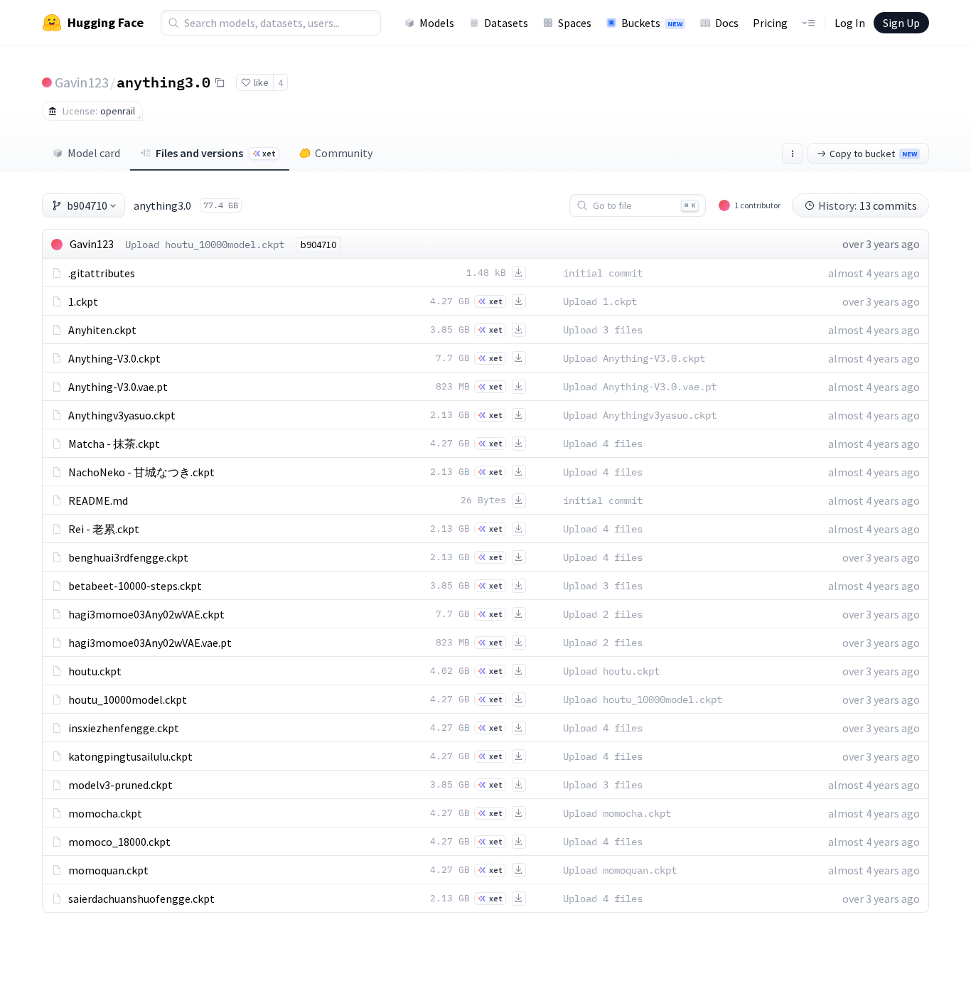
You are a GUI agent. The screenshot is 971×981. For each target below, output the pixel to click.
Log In (850, 23)
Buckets (651, 23)
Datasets (506, 23)
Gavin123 (82, 82)
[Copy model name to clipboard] (220, 82)
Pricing (770, 23)
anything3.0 (163, 81)
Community (343, 153)
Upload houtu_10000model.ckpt (204, 244)
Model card (94, 153)
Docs (727, 23)
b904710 (87, 205)
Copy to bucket (873, 153)
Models (436, 23)
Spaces (574, 23)
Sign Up (901, 23)
